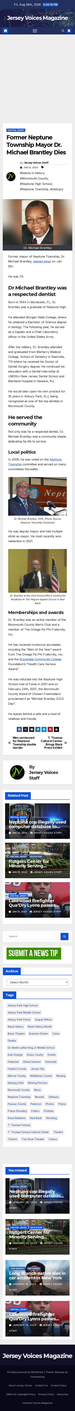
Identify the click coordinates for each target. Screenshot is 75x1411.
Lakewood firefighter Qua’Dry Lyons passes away (32, 905)
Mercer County (17, 1075)
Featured (13, 1061)
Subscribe (62, 1394)
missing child (15, 1082)
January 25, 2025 (25, 1243)
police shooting (17, 1110)
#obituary (56, 189)
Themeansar (37, 1376)
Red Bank (36, 1118)
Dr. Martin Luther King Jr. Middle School (31, 1047)
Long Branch (17, 1268)
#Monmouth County (34, 178)
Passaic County (17, 1103)
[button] (63, 30)
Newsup (59, 1372)
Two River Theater (33, 1139)
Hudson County (17, 1068)
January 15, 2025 (25, 1325)
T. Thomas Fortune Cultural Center (28, 1132)
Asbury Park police (19, 1019)
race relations (17, 1118)
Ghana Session (32, 1061)
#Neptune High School (36, 184)
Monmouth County (19, 1089)
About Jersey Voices (20, 1385)
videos (53, 1139)
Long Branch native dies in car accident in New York (37, 1275)
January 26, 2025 (25, 1202)
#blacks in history (32, 173)
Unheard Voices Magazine (38, 1402)
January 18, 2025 (25, 1284)
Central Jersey (15, 130)
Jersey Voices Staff (36, 162)
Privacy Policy (46, 1394)
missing (60, 1075)
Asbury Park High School (23, 1005)
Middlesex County (41, 1075)
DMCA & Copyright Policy (21, 1394)
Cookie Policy (58, 1385)
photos (50, 1103)
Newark (39, 1096)
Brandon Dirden (38, 1033)
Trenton (12, 1139)
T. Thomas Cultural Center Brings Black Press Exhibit (51, 742)
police (62, 1103)
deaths (12, 1040)
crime (55, 1033)
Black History (15, 1026)
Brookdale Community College (40, 659)
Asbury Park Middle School (24, 1012)
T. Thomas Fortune (19, 1125)
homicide (50, 1061)
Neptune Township (19, 1096)
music (37, 1089)
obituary (54, 1096)
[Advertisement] (37, 73)
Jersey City (37, 1068)
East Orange (15, 1054)
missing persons (37, 1082)
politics (35, 1110)
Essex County (35, 1054)
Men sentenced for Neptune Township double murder (24, 742)
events (52, 1054)
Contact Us (41, 1385)
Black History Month (40, 1026)
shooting (51, 1118)
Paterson (36, 1103)
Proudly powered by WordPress (25, 1372)
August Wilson (43, 1019)
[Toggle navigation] (35, 30)
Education (36, 856)
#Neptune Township (34, 189)
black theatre (16, 1033)
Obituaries (34, 1268)
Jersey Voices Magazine (37, 18)
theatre (58, 1132)
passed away (42, 261)
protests (49, 1110)
